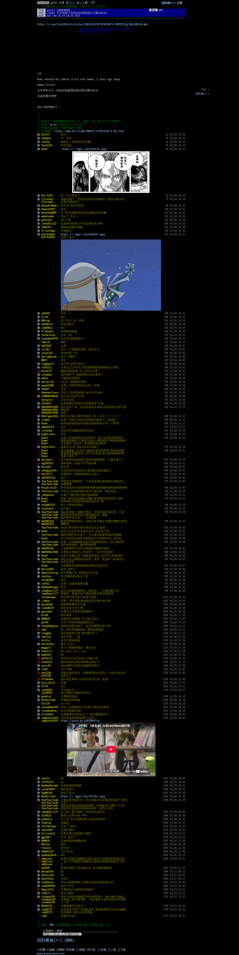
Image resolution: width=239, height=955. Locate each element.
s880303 (46, 227)
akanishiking (49, 572)
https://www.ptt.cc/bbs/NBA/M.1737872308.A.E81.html (89, 131)
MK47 (44, 360)
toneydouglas (49, 625)
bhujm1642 (47, 871)
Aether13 (46, 658)
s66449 (45, 313)
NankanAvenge (49, 587)
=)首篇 (102, 949)
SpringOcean (49, 356)
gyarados (46, 611)
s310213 (46, 367)
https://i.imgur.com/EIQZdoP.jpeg (83, 234)
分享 (179, 2)
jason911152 (49, 223)
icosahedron (49, 710)
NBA (52, 924)
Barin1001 (47, 569)
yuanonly (46, 819)
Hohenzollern (49, 392)
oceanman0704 (49, 338)
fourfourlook (49, 481)
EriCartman (48, 230)
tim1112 (46, 847)
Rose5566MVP (49, 212)
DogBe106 (46, 792)
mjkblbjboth (49, 855)
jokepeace (47, 494)
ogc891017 (47, 463)
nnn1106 (46, 672)
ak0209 (45, 867)
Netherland (48, 699)
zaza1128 (46, 352)
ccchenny (46, 430)
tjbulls (46, 893)
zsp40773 (46, 909)
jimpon (45, 419)
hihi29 (45, 703)
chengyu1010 (49, 470)
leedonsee (47, 882)
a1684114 (46, 324)
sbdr (44, 629)
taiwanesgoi (49, 597)
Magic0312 (47, 889)
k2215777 (46, 370)
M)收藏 (70, 949)
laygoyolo (47, 363)
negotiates (48, 434)
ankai (44, 378)
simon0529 (47, 607)
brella (45, 640)
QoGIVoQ (46, 345)
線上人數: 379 (86, 2)
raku (44, 915)
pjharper (46, 219)
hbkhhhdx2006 (49, 406)
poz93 (44, 622)
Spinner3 (46, 459)
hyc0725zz (47, 878)
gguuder (46, 837)
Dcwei (44, 148)
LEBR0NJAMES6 (49, 396)
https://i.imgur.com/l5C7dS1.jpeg (83, 796)
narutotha (47, 643)
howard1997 (48, 209)
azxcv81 (46, 665)
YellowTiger (49, 826)
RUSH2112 (46, 905)
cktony (45, 141)
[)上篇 (112, 949)
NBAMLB (45, 618)
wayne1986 (47, 385)
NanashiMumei (49, 205)
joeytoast (47, 508)
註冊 (61, 2)
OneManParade (49, 785)
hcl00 (44, 615)
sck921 (45, 583)
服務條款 (40, 954)
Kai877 (45, 134)
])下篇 (121, 949)
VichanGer (47, 331)
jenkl (44, 669)
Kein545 (46, 466)
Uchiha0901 (48, 234)
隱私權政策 (48, 954)
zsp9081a (46, 327)
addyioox (46, 858)
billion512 (48, 833)
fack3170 (46, 145)
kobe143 (46, 654)
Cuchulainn (48, 334)
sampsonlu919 (49, 717)
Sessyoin (46, 399)
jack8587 (46, 689)
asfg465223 (48, 504)
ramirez (46, 636)
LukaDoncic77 (49, 590)
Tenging (46, 822)
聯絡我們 (55, 954)
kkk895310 (47, 521)
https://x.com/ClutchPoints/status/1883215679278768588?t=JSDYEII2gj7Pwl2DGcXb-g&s (92, 24)
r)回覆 (41, 949)
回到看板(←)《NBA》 (57, 940)
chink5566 (47, 579)
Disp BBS (43, 2)
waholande (47, 216)
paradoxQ (46, 604)
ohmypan (46, 138)
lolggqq (46, 633)
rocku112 (46, 661)
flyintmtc (47, 199)
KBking (45, 320)
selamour (46, 374)
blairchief (48, 682)
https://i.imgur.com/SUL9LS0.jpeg (84, 148)
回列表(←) (202, 93)
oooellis (46, 651)
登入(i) (70, 2)
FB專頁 (62, 954)
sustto (45, 778)
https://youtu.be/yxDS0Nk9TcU (80, 720)
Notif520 (46, 195)
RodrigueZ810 (49, 416)
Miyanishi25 (49, 487)
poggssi (46, 647)
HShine (45, 844)
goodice (46, 696)
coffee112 (47, 781)
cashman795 (48, 896)
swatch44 (46, 829)
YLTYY (44, 686)
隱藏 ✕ (205, 89)
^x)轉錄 (81, 949)
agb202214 (47, 426)
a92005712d (48, 477)
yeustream (47, 875)
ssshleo (46, 576)
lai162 (45, 349)
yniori (51, 10)
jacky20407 (48, 789)
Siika (44, 316)
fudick (45, 342)
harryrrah (47, 381)
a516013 (46, 403)
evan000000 (48, 885)
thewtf (45, 388)
